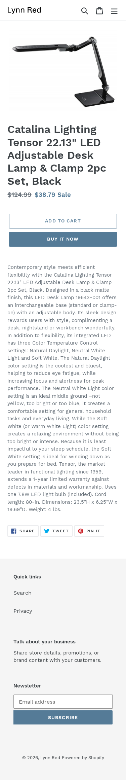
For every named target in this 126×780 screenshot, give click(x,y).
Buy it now (63, 239)
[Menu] (114, 10)
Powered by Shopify (83, 757)
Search (22, 593)
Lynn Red (50, 757)
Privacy (22, 611)
